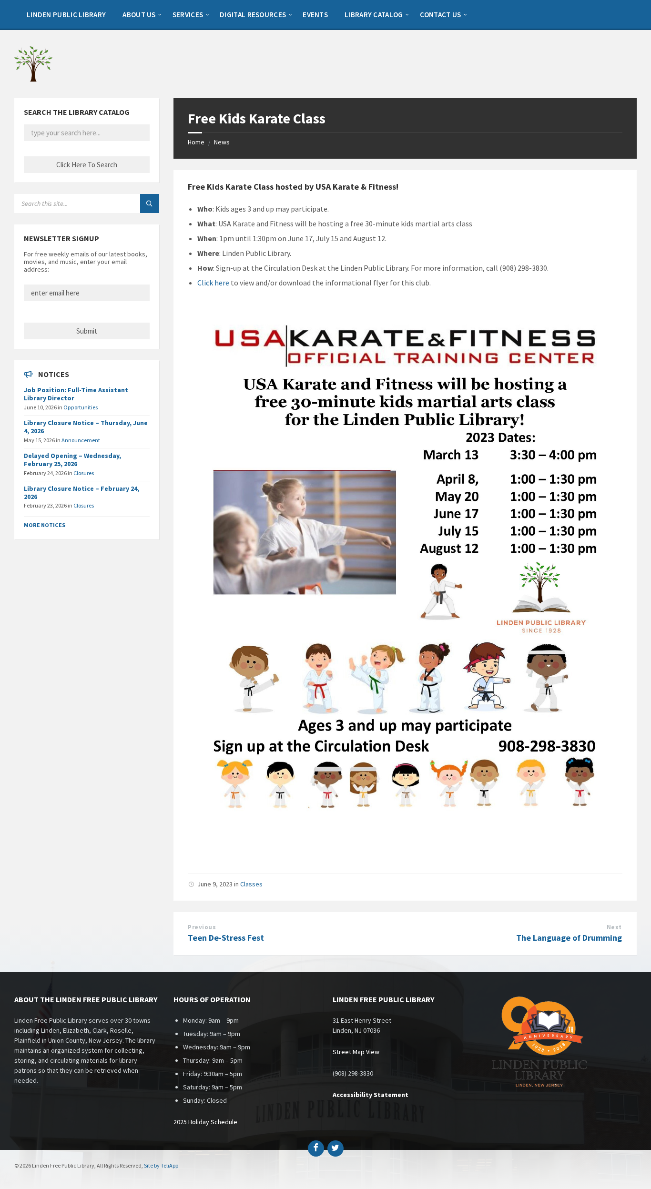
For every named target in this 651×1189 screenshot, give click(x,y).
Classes (251, 884)
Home (196, 142)
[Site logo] (33, 79)
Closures (83, 473)
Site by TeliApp (161, 1165)
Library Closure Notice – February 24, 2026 (81, 492)
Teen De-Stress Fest (226, 937)
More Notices (44, 524)
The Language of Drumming (569, 937)
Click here (213, 282)
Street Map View (356, 1051)
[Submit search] (149, 203)
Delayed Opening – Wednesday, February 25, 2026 (72, 459)
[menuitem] (66, 14)
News (222, 142)
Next (614, 927)
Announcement (80, 440)
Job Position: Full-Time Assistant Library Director (76, 394)
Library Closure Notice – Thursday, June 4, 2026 (86, 426)
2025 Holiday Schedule (205, 1122)
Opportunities (80, 407)
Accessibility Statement (370, 1094)
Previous (202, 927)
